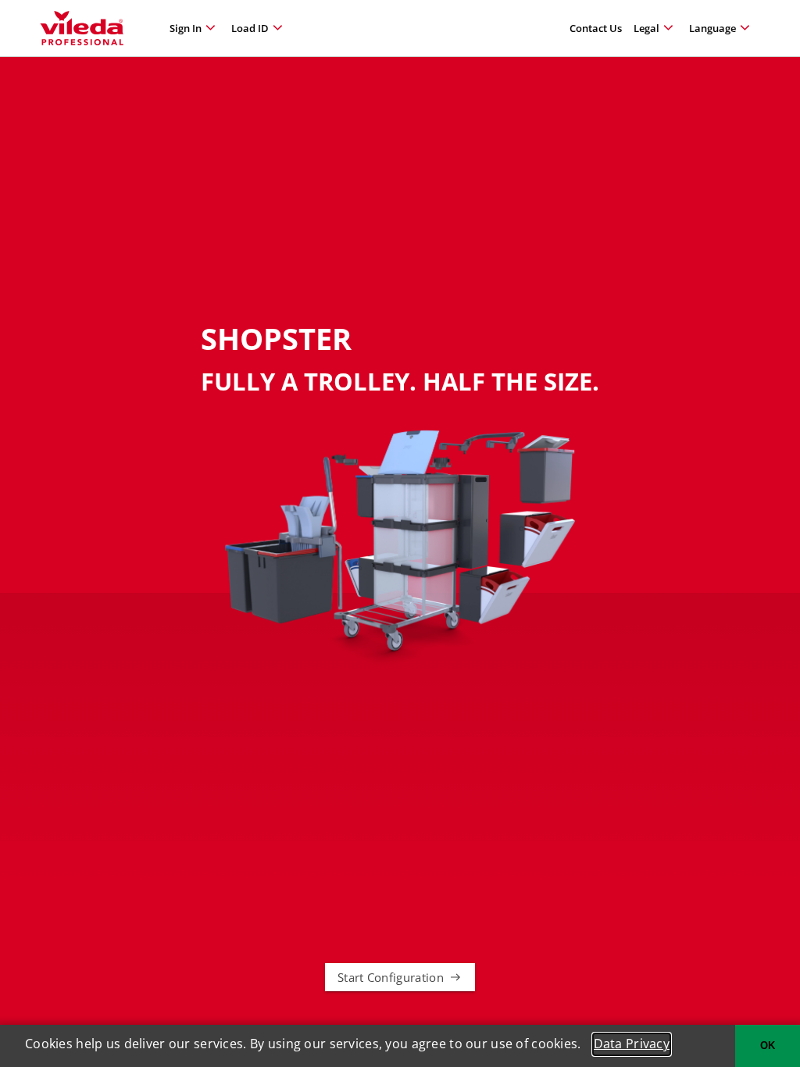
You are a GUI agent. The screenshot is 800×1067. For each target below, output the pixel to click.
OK (767, 1045)
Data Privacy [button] (632, 1043)
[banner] (81, 28)
